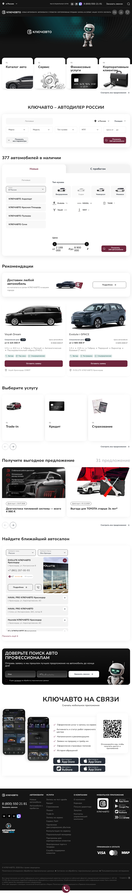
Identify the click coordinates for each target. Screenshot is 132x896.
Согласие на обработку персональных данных (78, 871)
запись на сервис (85, 12)
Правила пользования (87, 884)
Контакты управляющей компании (80, 816)
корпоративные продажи (67, 12)
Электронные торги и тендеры (56, 845)
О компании (79, 799)
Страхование (52, 806)
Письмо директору (82, 806)
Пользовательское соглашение (115, 871)
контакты (107, 12)
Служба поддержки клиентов (55, 851)
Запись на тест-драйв (56, 799)
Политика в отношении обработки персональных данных (28, 871)
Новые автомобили (29, 12)
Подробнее (107, 285)
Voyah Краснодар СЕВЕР (19, 370)
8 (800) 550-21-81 (93, 3)
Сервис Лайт (52, 821)
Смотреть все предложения (113, 92)
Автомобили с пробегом (47, 12)
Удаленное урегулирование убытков (58, 826)
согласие (17, 680)
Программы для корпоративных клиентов (58, 839)
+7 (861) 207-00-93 (19, 570)
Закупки (78, 810)
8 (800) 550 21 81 (14, 804)
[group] (17, 73)
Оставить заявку (33, 363)
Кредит (49, 803)
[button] (13, 446)
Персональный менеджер (58, 834)
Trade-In (50, 814)
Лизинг (49, 810)
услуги (100, 12)
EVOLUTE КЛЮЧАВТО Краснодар (88, 370)
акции (94, 12)
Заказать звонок (82, 674)
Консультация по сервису (58, 831)
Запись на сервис (54, 817)
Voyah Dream (13, 334)
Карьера (78, 803)
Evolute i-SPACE (79, 334)
